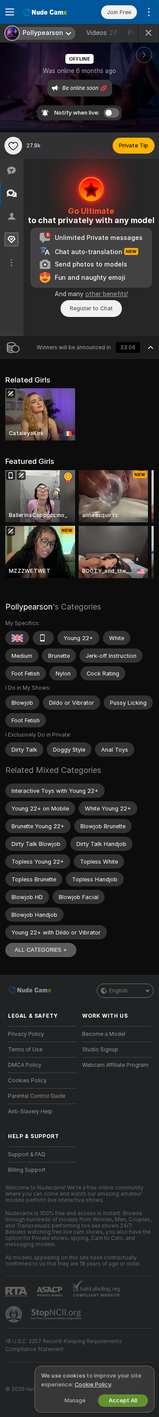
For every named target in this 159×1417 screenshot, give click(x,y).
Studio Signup (100, 1049)
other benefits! (106, 293)
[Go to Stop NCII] (57, 1314)
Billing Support (26, 1170)
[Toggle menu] (9, 12)
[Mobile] (43, 638)
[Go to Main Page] (49, 12)
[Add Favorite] (13, 145)
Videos (101, 33)
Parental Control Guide (36, 1096)
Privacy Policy (26, 1034)
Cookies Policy (27, 1080)
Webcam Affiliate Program (115, 1065)
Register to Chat (91, 308)
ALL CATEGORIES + (41, 949)
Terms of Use (25, 1049)
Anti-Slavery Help (30, 1111)
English (118, 991)
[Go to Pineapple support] (14, 1314)
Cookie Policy (93, 1384)
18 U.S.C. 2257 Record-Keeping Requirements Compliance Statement (63, 1345)
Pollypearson (29, 606)
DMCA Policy (25, 1065)
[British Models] (17, 638)
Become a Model (103, 1034)
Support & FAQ (26, 1154)
